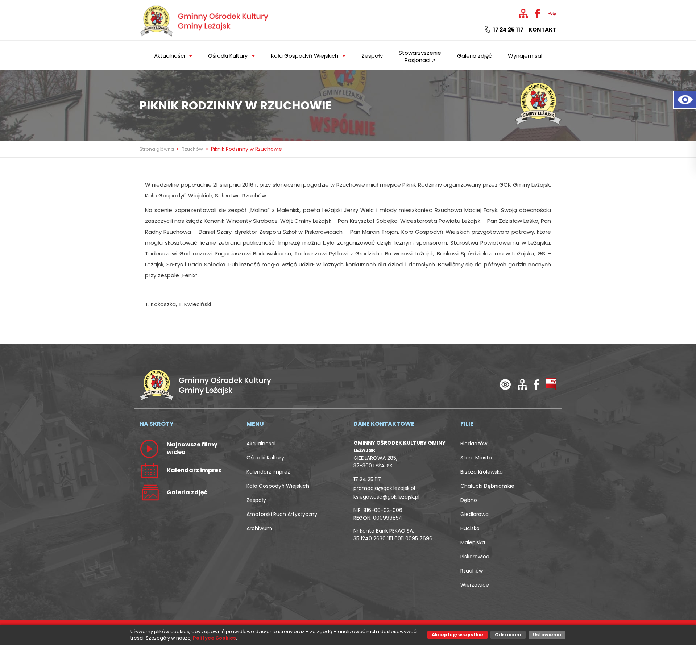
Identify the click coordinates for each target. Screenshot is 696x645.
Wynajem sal (525, 55)
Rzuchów (192, 149)
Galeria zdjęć (474, 55)
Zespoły (372, 55)
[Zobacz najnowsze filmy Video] (149, 448)
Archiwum (259, 528)
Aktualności (261, 443)
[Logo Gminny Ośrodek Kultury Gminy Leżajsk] (205, 20)
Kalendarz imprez (268, 471)
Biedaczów (473, 443)
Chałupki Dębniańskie (487, 486)
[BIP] (551, 384)
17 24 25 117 (507, 29)
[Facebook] (536, 384)
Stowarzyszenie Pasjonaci (420, 56)
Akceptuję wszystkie (457, 635)
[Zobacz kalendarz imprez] (149, 470)
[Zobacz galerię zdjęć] (149, 492)
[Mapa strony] (522, 384)
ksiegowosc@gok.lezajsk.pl (386, 496)
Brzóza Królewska (481, 471)
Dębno (468, 500)
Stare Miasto (476, 457)
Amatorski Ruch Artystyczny (281, 514)
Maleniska (472, 542)
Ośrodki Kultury (265, 457)
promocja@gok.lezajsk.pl (384, 488)
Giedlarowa (474, 514)
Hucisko (470, 528)
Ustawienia (547, 635)
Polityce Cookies (214, 637)
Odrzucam (508, 635)
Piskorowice (474, 556)
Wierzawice (474, 584)
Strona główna (157, 149)
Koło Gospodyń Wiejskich (277, 486)
